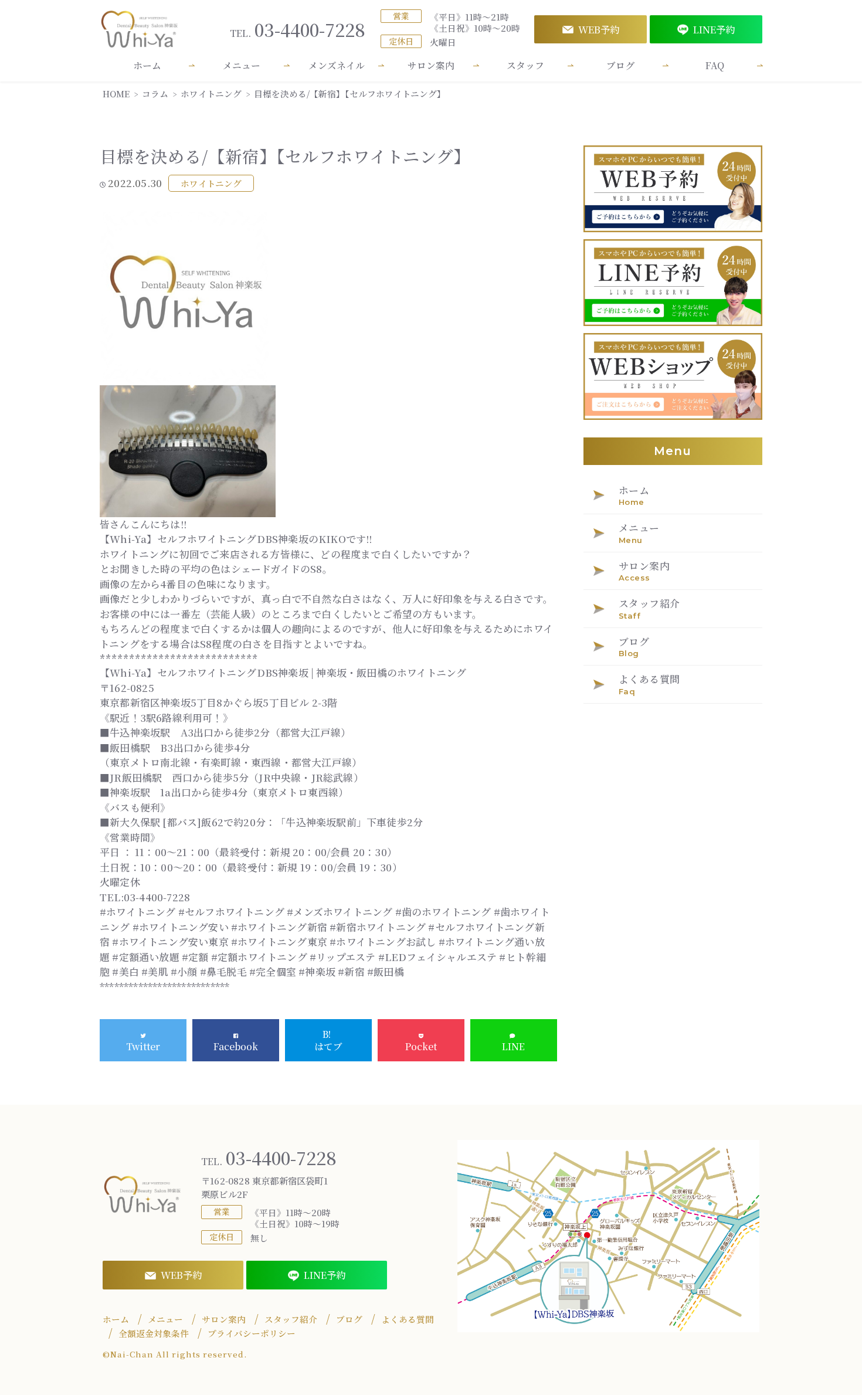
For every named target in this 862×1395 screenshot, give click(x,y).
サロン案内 (431, 65)
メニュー (241, 65)
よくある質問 (407, 1319)
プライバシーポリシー (252, 1333)
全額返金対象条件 (153, 1333)
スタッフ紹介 (290, 1319)
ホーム (147, 65)
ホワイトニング (211, 183)
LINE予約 (714, 29)
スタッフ (525, 65)
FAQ (714, 65)
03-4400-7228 (297, 30)
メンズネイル (336, 65)
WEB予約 (598, 29)
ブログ (620, 65)
